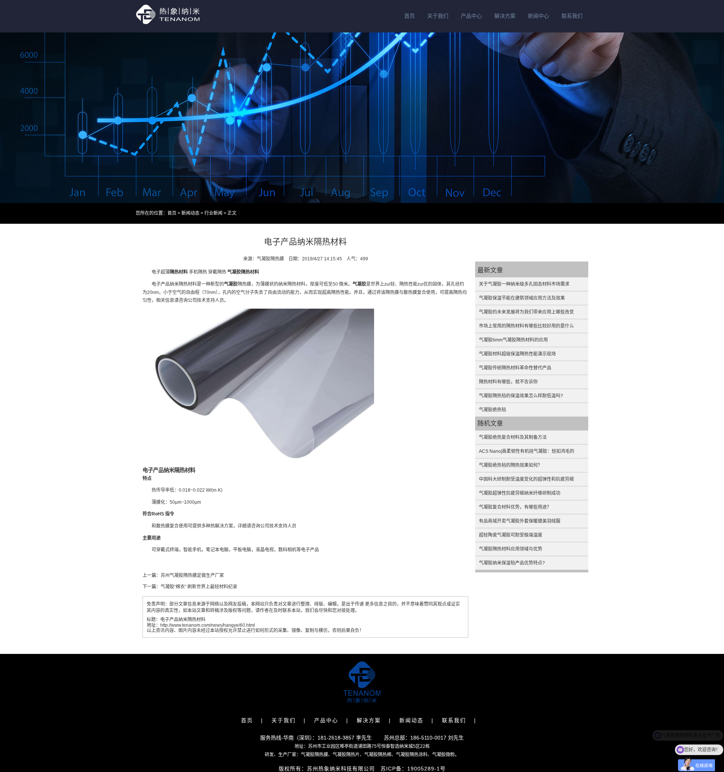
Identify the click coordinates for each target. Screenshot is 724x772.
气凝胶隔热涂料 (412, 754)
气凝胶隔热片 (346, 754)
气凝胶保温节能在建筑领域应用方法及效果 (522, 298)
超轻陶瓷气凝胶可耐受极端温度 (510, 535)
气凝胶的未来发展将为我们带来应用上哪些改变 (526, 312)
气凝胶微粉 (443, 754)
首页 (409, 16)
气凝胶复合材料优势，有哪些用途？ (515, 507)
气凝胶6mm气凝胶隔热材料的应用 (513, 340)
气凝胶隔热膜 (314, 754)
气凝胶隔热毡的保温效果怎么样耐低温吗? (521, 395)
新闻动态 (190, 213)
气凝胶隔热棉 (377, 754)
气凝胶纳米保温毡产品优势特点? (512, 563)
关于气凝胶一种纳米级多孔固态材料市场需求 (524, 284)
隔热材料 (179, 272)
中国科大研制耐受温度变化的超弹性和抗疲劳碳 (526, 479)
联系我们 (572, 16)
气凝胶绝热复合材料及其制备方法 (513, 437)
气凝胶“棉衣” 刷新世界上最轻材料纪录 (199, 586)
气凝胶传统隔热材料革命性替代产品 (515, 368)
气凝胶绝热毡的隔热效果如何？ (510, 465)
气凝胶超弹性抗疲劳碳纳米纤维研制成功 (519, 493)
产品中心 (471, 16)
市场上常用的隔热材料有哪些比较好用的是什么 (526, 326)
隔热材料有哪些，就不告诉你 (508, 381)
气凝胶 (234, 272)
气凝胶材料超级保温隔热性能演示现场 (517, 354)
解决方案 (504, 16)
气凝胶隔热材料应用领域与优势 (510, 549)
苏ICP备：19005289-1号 (413, 769)
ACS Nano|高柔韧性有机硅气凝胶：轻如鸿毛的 (526, 451)
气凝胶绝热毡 (492, 409)
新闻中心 (538, 16)
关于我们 (437, 16)
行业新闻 (213, 213)
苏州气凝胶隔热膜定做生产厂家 (192, 575)
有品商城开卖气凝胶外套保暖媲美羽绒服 (519, 521)
